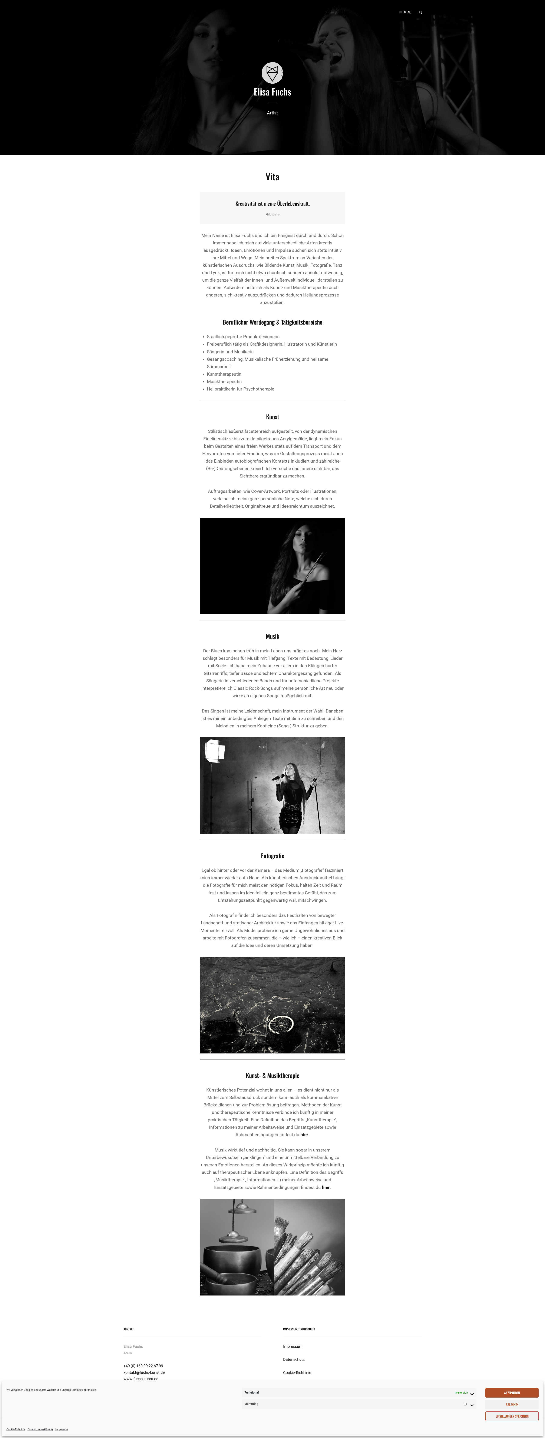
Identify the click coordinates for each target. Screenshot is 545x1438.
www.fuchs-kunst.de (140, 1379)
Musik (272, 636)
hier (304, 1134)
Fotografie (272, 855)
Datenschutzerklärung (40, 1429)
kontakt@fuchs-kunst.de (144, 1372)
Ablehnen (512, 1404)
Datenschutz (294, 1359)
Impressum (61, 1429)
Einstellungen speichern (512, 1416)
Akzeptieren (512, 1392)
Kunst (272, 416)
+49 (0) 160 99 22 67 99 (143, 1366)
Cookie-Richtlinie (15, 1429)
